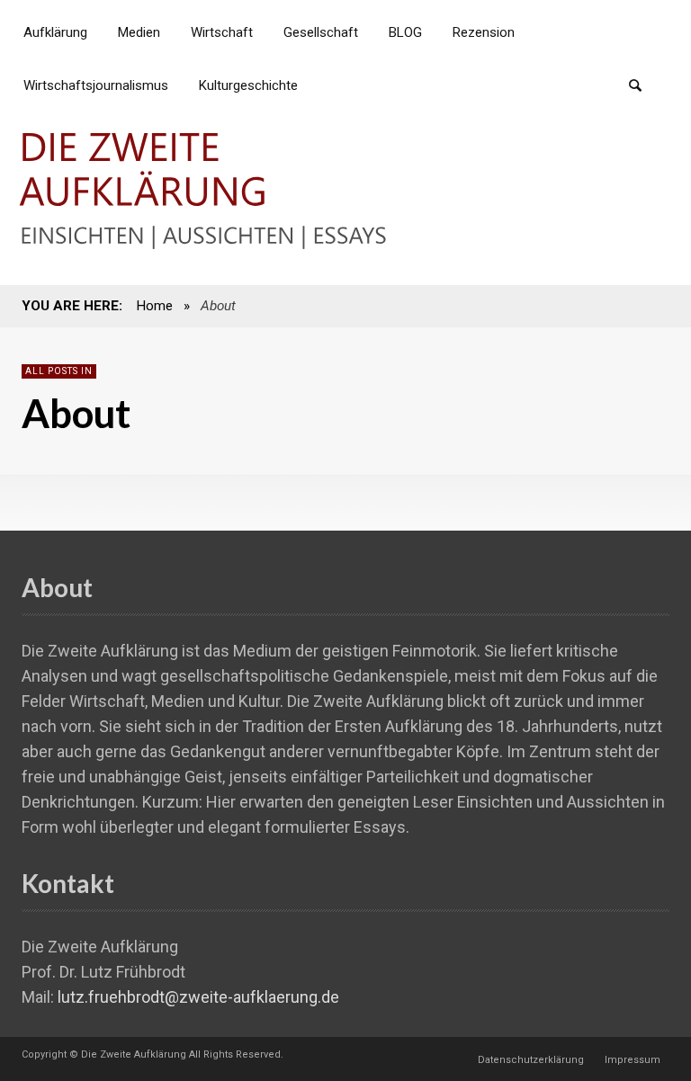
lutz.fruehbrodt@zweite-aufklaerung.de (198, 996)
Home (154, 306)
